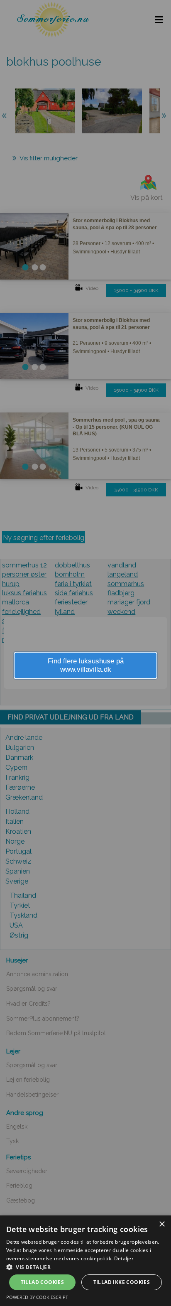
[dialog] (85, 1260)
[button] (85, 1267)
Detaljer (124, 1258)
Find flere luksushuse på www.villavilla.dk (86, 665)
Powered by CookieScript (37, 1297)
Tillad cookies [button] (42, 1282)
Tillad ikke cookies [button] (121, 1282)
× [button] (162, 1224)
